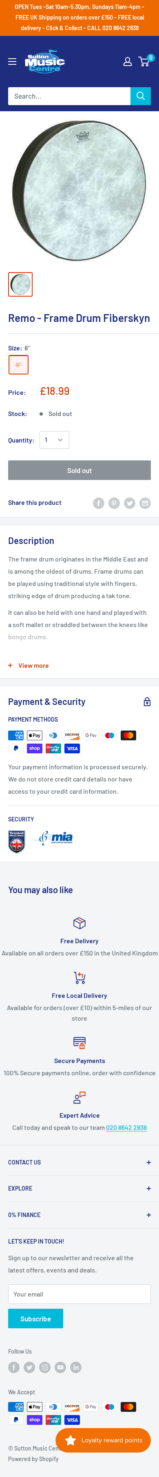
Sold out (79, 470)
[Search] (140, 96)
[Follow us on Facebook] (14, 1367)
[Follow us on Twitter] (29, 1367)
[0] (144, 61)
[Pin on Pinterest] (114, 502)
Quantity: (21, 440)
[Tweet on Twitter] (129, 502)
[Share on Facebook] (98, 502)
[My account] (128, 61)
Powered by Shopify (33, 1458)
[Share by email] (145, 502)
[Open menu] (12, 61)
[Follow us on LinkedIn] (76, 1367)
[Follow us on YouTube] (60, 1367)
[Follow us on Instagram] (45, 1367)
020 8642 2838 (126, 1127)
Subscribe (35, 1318)
